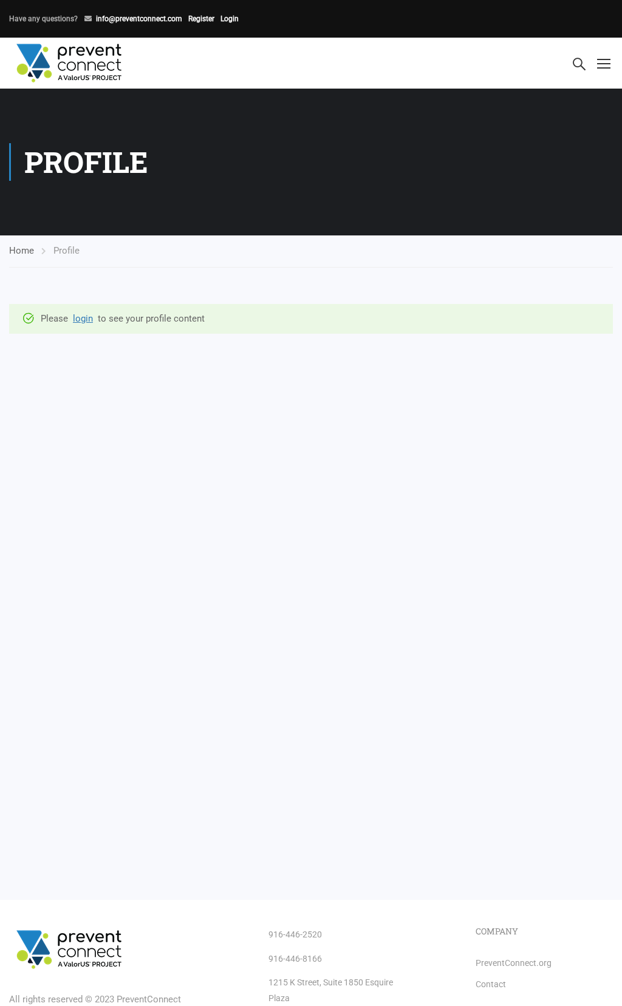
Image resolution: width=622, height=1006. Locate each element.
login (83, 318)
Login (229, 19)
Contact (491, 984)
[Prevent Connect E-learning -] (94, 63)
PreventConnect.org (514, 963)
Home (21, 250)
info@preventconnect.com (139, 19)
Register (201, 19)
